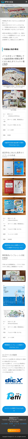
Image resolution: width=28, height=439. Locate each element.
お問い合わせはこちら (14, 430)
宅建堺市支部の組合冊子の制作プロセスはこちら (14, 144)
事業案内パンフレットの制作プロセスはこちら (14, 346)
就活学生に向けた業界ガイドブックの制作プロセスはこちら (14, 246)
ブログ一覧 (16, 423)
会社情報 (11, 423)
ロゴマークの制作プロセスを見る (14, 409)
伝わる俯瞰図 (4, 423)
